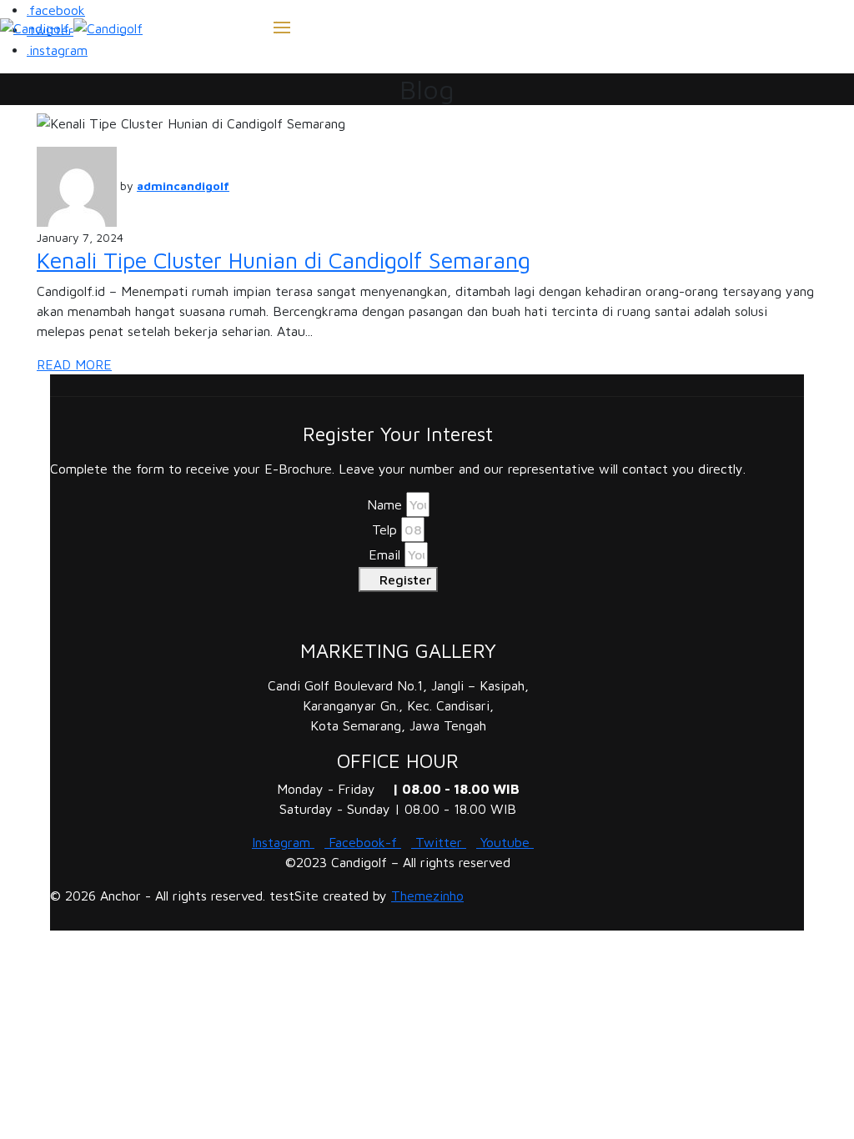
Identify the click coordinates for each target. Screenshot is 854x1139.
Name (384, 504)
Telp (384, 529)
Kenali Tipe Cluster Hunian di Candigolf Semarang (283, 260)
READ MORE (74, 364)
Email (384, 554)
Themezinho (427, 895)
